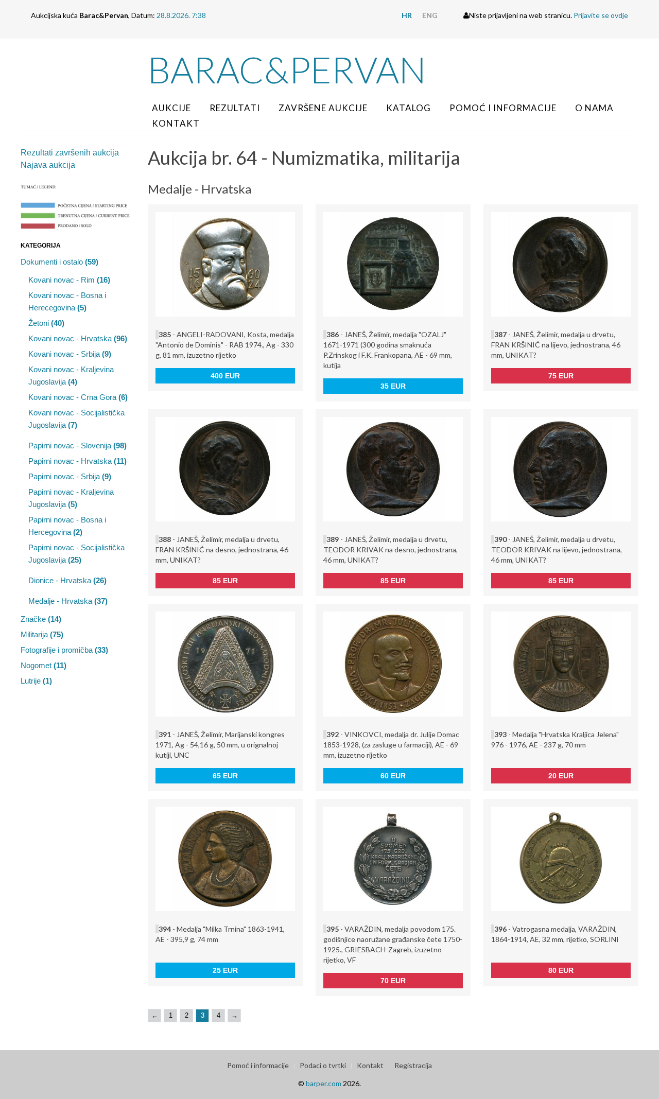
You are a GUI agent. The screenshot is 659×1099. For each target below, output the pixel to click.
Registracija (413, 1065)
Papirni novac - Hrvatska (77, 461)
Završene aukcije (323, 107)
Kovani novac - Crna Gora (78, 397)
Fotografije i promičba (64, 650)
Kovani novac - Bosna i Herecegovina (67, 301)
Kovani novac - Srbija (69, 354)
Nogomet (43, 665)
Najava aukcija (48, 165)
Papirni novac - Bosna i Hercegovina (67, 525)
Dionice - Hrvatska (67, 580)
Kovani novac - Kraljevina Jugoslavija (71, 375)
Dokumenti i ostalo (59, 261)
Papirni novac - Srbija (69, 476)
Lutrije (36, 680)
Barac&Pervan (287, 69)
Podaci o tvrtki (323, 1065)
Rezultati (235, 107)
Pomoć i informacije (503, 107)
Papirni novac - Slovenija (77, 445)
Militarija (42, 634)
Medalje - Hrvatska (68, 601)
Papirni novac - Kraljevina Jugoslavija (71, 498)
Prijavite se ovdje (601, 15)
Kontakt (176, 123)
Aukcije (171, 107)
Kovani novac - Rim (69, 279)
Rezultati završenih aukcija (70, 152)
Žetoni (46, 323)
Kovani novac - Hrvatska (77, 338)
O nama (594, 107)
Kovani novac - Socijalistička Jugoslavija (76, 418)
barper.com (323, 1083)
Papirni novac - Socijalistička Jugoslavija (76, 553)
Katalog (408, 107)
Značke (41, 619)
